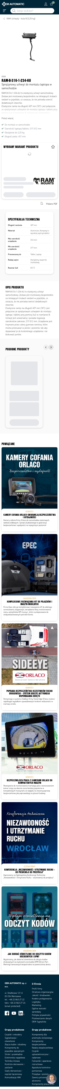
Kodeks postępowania (42, 998)
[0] (51, 4)
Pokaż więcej (7, 118)
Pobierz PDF (51, 203)
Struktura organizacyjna (42, 992)
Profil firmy (37, 988)
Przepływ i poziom (40, 1074)
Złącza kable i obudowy (15, 1044)
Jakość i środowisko (41, 995)
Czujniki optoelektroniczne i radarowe (40, 1054)
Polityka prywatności (41, 1015)
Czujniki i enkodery (13, 1034)
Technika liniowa (12, 1061)
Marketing (36, 1005)
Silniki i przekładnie (13, 1054)
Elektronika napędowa (15, 1057)
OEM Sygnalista (39, 1021)
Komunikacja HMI (13, 1077)
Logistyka (36, 1002)
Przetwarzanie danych (42, 1018)
